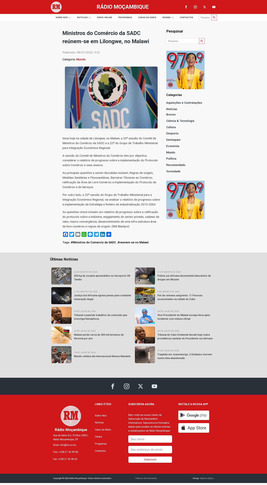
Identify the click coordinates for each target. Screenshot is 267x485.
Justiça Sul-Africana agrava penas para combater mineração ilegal (102, 297)
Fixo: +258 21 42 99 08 (65, 451)
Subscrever (150, 459)
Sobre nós (62, 17)
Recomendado (175, 165)
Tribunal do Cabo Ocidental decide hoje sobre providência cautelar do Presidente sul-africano (185, 336)
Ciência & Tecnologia (180, 121)
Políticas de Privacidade (146, 478)
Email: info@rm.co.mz (64, 445)
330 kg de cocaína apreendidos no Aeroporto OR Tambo (102, 277)
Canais (98, 436)
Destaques (173, 139)
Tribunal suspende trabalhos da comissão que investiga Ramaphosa (100, 317)
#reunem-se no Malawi (133, 242)
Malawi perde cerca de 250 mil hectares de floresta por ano (99, 336)
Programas (125, 17)
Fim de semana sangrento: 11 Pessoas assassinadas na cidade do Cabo (180, 297)
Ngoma (167, 17)
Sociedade (173, 171)
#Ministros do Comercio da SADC (93, 242)
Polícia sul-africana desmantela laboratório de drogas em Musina (184, 277)
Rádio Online (104, 17)
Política (171, 158)
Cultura (171, 127)
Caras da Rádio (147, 17)
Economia (172, 146)
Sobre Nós (100, 415)
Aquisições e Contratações (184, 102)
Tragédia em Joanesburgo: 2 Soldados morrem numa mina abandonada (184, 356)
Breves (171, 114)
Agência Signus (206, 478)
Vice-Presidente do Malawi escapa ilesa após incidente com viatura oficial (183, 317)
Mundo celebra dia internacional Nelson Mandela (102, 356)
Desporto (172, 133)
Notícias (82, 17)
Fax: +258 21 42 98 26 (65, 459)
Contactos (186, 17)
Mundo (81, 59)
